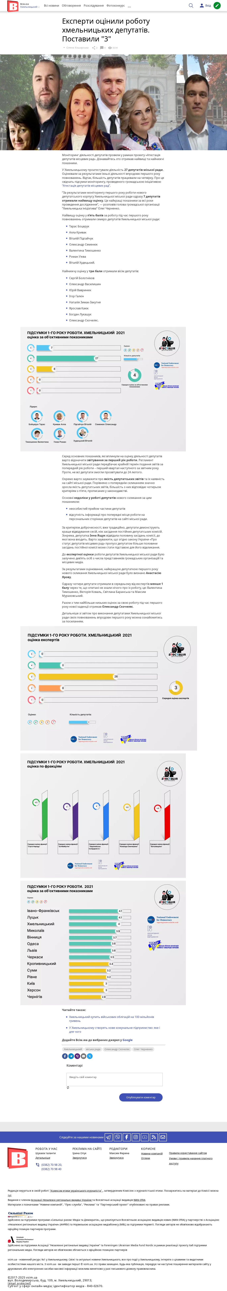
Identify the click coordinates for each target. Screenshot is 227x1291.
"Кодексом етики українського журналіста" (76, 1190)
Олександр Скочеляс (117, 1049)
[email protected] (19, 1283)
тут (10, 1195)
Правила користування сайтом (188, 1153)
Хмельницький (73, 1049)
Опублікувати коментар (141, 1097)
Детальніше (42, 1157)
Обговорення (71, 5)
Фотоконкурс (116, 5)
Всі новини (51, 5)
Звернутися (80, 1157)
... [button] (129, 6)
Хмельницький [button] (29, 7)
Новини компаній (152, 1153)
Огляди (145, 1158)
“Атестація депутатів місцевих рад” (86, 186)
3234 (113, 48)
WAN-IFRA (139, 1200)
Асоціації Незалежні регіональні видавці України (61, 1200)
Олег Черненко (143, 1049)
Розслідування (94, 5)
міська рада (93, 1049)
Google (127, 1040)
